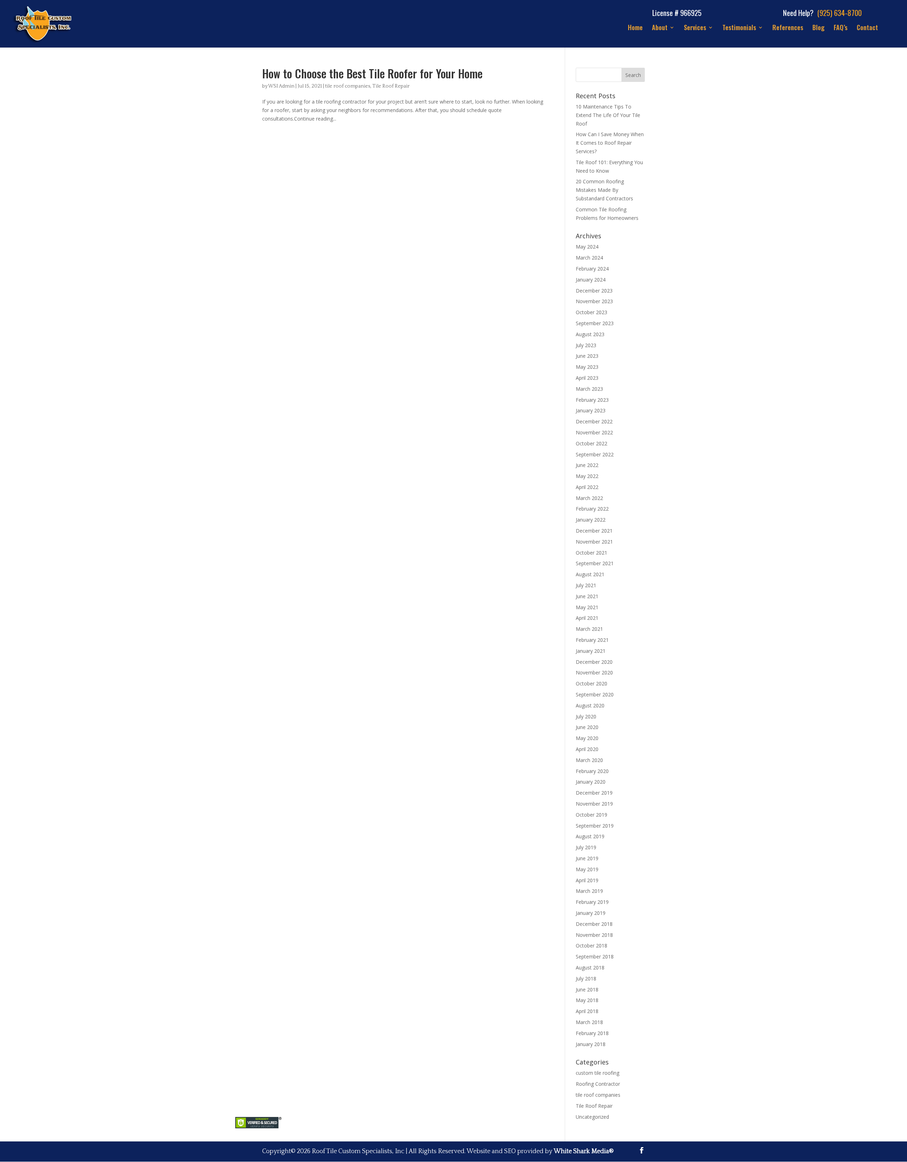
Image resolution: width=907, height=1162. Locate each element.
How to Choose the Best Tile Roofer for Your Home (372, 73)
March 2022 (589, 498)
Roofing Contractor (598, 1083)
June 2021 (587, 596)
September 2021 (595, 563)
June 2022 (587, 465)
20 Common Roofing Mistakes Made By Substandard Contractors (604, 190)
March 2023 (589, 388)
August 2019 (590, 836)
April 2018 (587, 1011)
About (659, 28)
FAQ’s (840, 28)
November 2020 (594, 672)
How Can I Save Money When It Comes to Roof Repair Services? (610, 143)
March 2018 (589, 1022)
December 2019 (594, 792)
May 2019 (587, 869)
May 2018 (587, 1000)
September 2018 (595, 956)
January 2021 (590, 650)
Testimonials (739, 28)
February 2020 (592, 771)
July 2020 (586, 716)
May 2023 (587, 366)
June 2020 (587, 727)
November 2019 (594, 803)
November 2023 (594, 301)
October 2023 (591, 312)
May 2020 (587, 738)
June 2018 (587, 989)
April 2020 (587, 749)
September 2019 (595, 825)
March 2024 (589, 257)
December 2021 (594, 530)
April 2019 (587, 880)
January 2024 (590, 279)
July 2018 (586, 978)
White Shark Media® (584, 1151)
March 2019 (589, 891)
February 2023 (592, 399)
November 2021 (594, 541)
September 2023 (595, 323)
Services (695, 28)
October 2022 (591, 443)
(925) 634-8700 (839, 12)
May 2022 (587, 476)
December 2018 (594, 924)
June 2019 (587, 858)
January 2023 (590, 410)
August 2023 (590, 334)
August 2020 (590, 705)
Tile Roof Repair (391, 86)
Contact (867, 28)
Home (635, 28)
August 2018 (590, 967)
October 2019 (591, 814)
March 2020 (589, 760)
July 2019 (586, 847)
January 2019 (590, 913)
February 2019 (592, 902)
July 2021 (586, 585)
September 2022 (595, 454)
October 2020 (591, 683)
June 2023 (587, 355)
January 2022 (590, 519)
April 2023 (587, 377)
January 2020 (590, 781)
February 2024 (592, 268)
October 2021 (591, 552)
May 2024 (587, 246)
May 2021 (587, 607)
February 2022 (592, 508)
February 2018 (592, 1033)
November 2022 (594, 432)
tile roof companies (347, 86)
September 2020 (595, 694)
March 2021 (589, 629)
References (787, 28)
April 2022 (587, 487)
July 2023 (586, 345)
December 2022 (594, 421)
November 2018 (594, 935)
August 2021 (590, 574)
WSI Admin (281, 86)
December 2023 (594, 290)
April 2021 (587, 618)
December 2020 (594, 661)
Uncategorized (592, 1116)
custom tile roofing (597, 1072)
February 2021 (592, 639)
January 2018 (590, 1044)
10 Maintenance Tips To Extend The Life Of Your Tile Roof (608, 115)
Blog (818, 28)
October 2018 (591, 945)
